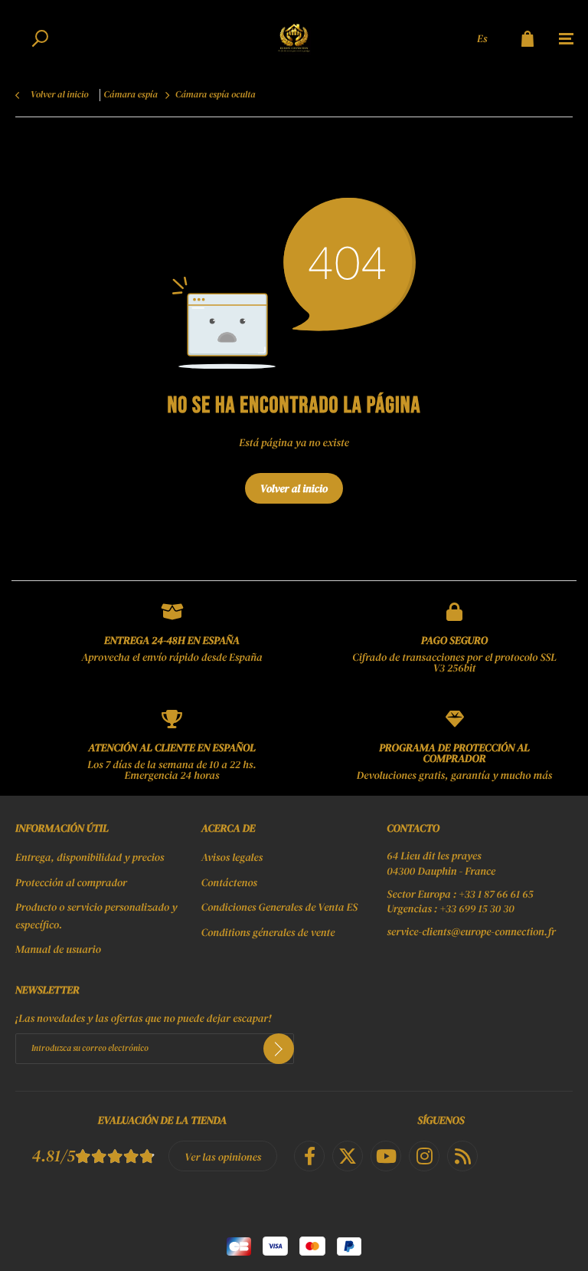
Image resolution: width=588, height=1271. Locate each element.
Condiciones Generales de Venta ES (279, 907)
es (482, 38)
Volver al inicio (294, 488)
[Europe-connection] (294, 38)
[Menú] (566, 39)
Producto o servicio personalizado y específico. (96, 915)
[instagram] (424, 1156)
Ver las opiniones (223, 1156)
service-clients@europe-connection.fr (471, 932)
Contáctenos (229, 882)
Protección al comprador (71, 882)
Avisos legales (232, 857)
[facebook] (309, 1156)
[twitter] (347, 1156)
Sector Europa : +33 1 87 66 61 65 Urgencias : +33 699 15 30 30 (460, 902)
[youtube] (386, 1156)
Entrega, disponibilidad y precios (89, 857)
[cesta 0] (527, 38)
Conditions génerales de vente (268, 932)
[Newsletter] (278, 1048)
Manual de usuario (58, 949)
